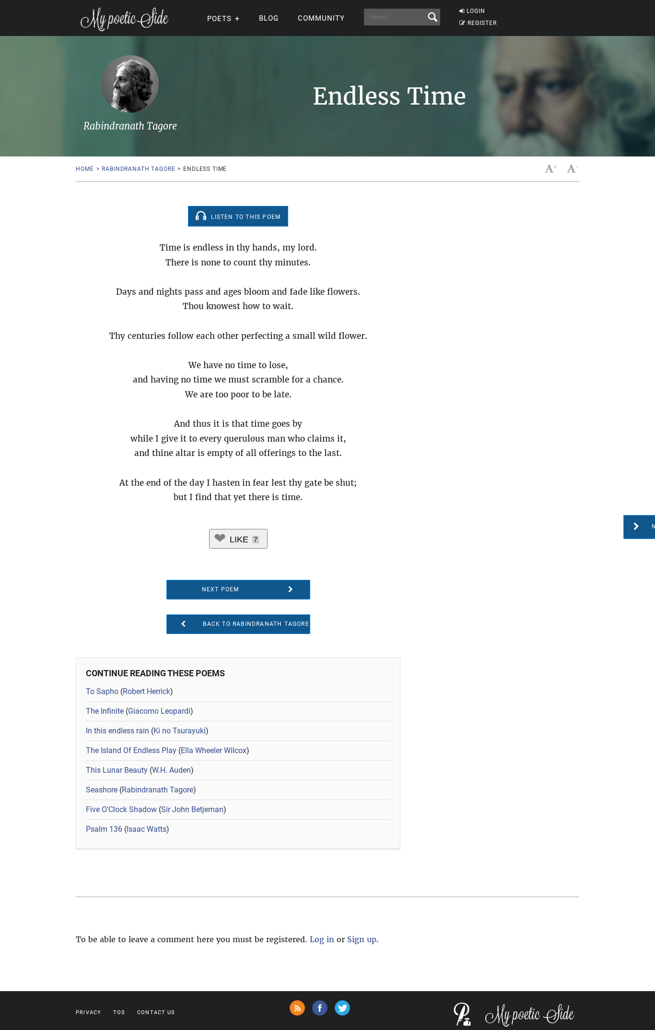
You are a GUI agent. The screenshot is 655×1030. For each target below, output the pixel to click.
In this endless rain (117, 730)
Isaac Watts (146, 829)
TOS (119, 1012)
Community (321, 18)
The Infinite (105, 711)
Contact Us (156, 1012)
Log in (322, 939)
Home (85, 169)
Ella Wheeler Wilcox (213, 750)
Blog (269, 18)
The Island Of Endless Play (131, 750)
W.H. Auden (171, 770)
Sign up (361, 939)
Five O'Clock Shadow (121, 809)
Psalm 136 (104, 829)
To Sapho (102, 691)
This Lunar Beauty (117, 770)
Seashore (101, 789)
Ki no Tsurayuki (179, 730)
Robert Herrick (146, 691)
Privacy (88, 1012)
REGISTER (482, 23)
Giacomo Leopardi (159, 711)
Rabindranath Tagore (138, 169)
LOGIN (476, 11)
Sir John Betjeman (192, 809)
